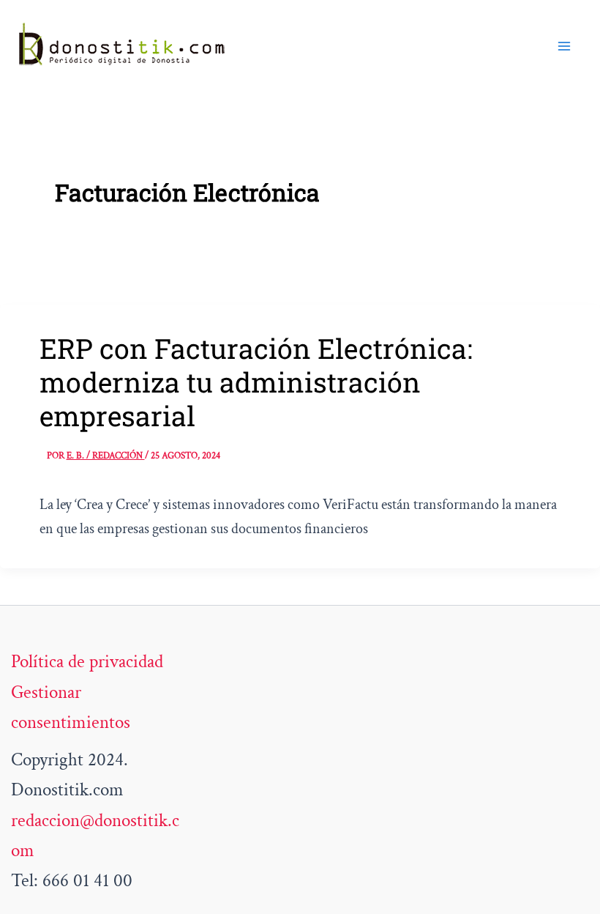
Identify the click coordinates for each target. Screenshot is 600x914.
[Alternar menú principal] (565, 46)
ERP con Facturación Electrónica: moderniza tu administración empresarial (256, 382)
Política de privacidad (87, 662)
